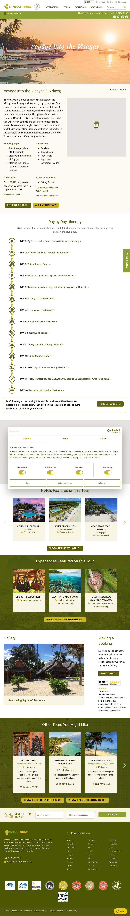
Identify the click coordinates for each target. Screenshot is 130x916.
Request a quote (17, 205)
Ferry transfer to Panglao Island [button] (41, 344)
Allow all (102, 483)
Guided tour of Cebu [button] (34, 264)
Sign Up (112, 814)
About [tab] (103, 438)
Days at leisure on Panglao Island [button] (44, 367)
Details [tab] (65, 438)
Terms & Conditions (56, 911)
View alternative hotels (64, 548)
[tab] (73, 241)
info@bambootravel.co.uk (94, 13)
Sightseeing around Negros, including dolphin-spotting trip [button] (54, 287)
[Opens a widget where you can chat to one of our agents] (120, 911)
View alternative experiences (64, 619)
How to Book (96, 7)
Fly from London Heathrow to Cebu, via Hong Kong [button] (50, 241)
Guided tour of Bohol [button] (35, 356)
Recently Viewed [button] (12, 13)
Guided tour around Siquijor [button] (38, 321)
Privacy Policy (71, 911)
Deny (28, 483)
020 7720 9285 (120, 13)
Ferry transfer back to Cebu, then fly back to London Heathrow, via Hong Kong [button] (64, 379)
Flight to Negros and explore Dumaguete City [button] (47, 275)
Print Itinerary (47, 205)
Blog (111, 2)
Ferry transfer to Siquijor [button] (36, 310)
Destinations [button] (52, 7)
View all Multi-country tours (86, 800)
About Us (102, 2)
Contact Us (122, 2)
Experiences (81, 7)
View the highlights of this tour (25, 700)
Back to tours (118, 90)
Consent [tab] (27, 438)
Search (124, 7)
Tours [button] (67, 7)
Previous (5, 522)
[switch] (50, 472)
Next (125, 522)
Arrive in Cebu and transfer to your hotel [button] (44, 252)
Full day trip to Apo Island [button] (37, 298)
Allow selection (65, 483)
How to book (108, 673)
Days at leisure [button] (34, 333)
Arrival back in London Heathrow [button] (41, 390)
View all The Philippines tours (41, 800)
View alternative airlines (46, 196)
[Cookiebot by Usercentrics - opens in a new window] (109, 431)
